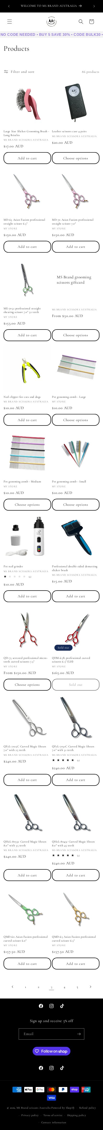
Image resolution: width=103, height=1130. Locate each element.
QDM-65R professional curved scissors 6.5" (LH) (71, 659)
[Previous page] (12, 986)
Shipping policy (76, 1115)
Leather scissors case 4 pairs (69, 131)
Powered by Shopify (63, 1107)
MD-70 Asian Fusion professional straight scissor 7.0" (73, 221)
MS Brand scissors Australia (34, 1107)
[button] (9, 21)
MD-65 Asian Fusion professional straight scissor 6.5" (24, 221)
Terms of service (53, 1115)
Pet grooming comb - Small (69, 481)
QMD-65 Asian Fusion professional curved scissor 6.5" (74, 938)
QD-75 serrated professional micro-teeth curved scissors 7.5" (26, 659)
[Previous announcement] (9, 6)
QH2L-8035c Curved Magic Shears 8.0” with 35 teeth (25, 843)
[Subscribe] (79, 1034)
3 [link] (51, 987)
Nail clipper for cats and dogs (22, 397)
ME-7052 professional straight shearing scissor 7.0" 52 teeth (22, 310)
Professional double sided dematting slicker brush (74, 568)
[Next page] (90, 986)
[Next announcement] (94, 6)
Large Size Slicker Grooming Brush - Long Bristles (26, 133)
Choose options (75, 158)
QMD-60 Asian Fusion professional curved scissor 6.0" (26, 938)
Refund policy (87, 1107)
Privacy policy (30, 1115)
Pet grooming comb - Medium (22, 481)
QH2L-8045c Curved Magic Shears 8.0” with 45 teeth (73, 843)
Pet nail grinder (13, 566)
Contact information (53, 1122)
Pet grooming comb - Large (69, 397)
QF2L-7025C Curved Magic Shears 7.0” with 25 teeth (25, 748)
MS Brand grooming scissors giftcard (74, 279)
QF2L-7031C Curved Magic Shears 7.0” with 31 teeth (73, 748)
